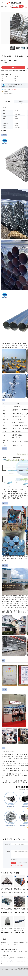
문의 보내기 (13, 67)
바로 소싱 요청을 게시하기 (17, 865)
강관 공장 (12, 957)
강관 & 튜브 (22, 9)
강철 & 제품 (16, 9)
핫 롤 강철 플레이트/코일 (19, 944)
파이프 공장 (4, 957)
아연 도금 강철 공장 (21, 957)
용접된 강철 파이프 (5, 942)
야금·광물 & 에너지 (9, 9)
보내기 (13, 863)
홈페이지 (3, 9)
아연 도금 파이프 (6, 961)
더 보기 (3, 963)
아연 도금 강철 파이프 (18, 942)
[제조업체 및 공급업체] (14, 2)
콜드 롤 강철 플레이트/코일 (7, 944)
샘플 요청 (25, 70)
